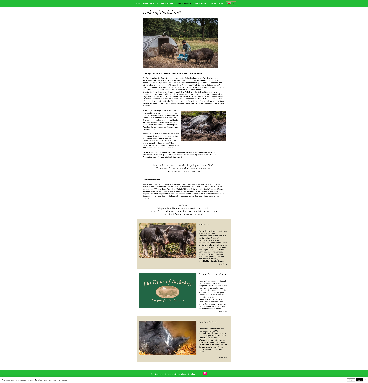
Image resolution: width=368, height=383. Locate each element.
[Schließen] (366, 379)
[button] (212, 3)
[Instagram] (205, 373)
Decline (351, 380)
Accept (360, 380)
